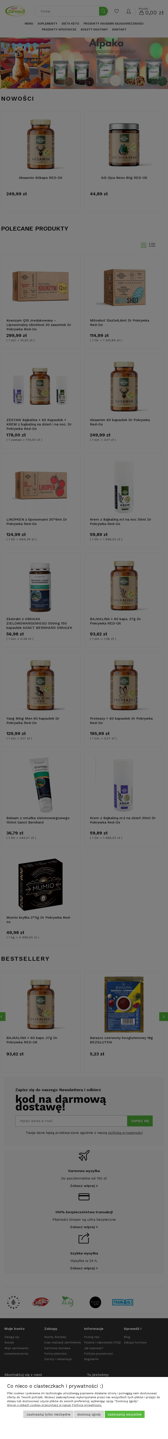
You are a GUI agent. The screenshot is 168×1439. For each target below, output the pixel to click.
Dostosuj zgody (89, 1414)
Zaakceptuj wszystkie (125, 1414)
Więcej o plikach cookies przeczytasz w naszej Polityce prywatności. (54, 1405)
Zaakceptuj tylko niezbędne (48, 1414)
